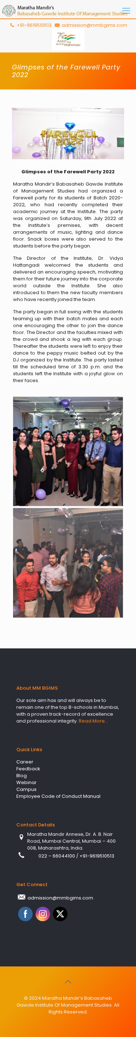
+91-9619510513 (33, 25)
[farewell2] (68, 563)
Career (24, 761)
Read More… (93, 721)
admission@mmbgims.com (94, 25)
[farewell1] (68, 451)
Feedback (28, 768)
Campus (26, 789)
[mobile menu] (126, 11)
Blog (21, 775)
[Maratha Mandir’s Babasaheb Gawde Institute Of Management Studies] (68, 11)
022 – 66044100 (57, 855)
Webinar (26, 782)
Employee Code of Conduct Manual (58, 796)
